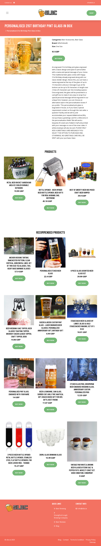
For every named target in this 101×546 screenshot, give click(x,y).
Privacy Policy (91, 540)
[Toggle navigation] (7, 13)
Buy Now (58, 58)
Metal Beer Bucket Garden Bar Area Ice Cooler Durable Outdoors (19, 185)
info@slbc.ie (91, 3)
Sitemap (93, 542)
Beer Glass (79, 40)
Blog (57, 526)
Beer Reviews (61, 522)
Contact (66, 540)
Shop (91, 13)
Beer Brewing (61, 508)
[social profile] (14, 3)
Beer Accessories (68, 40)
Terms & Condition (77, 540)
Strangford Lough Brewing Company (61, 516)
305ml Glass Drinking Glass (50, 454)
